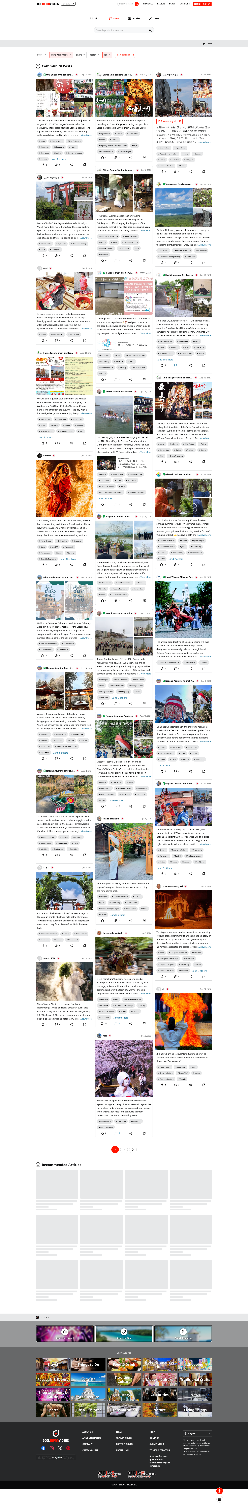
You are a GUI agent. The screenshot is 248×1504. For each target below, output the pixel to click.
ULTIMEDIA (128, 1485)
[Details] (85, 165)
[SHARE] (71, 165)
